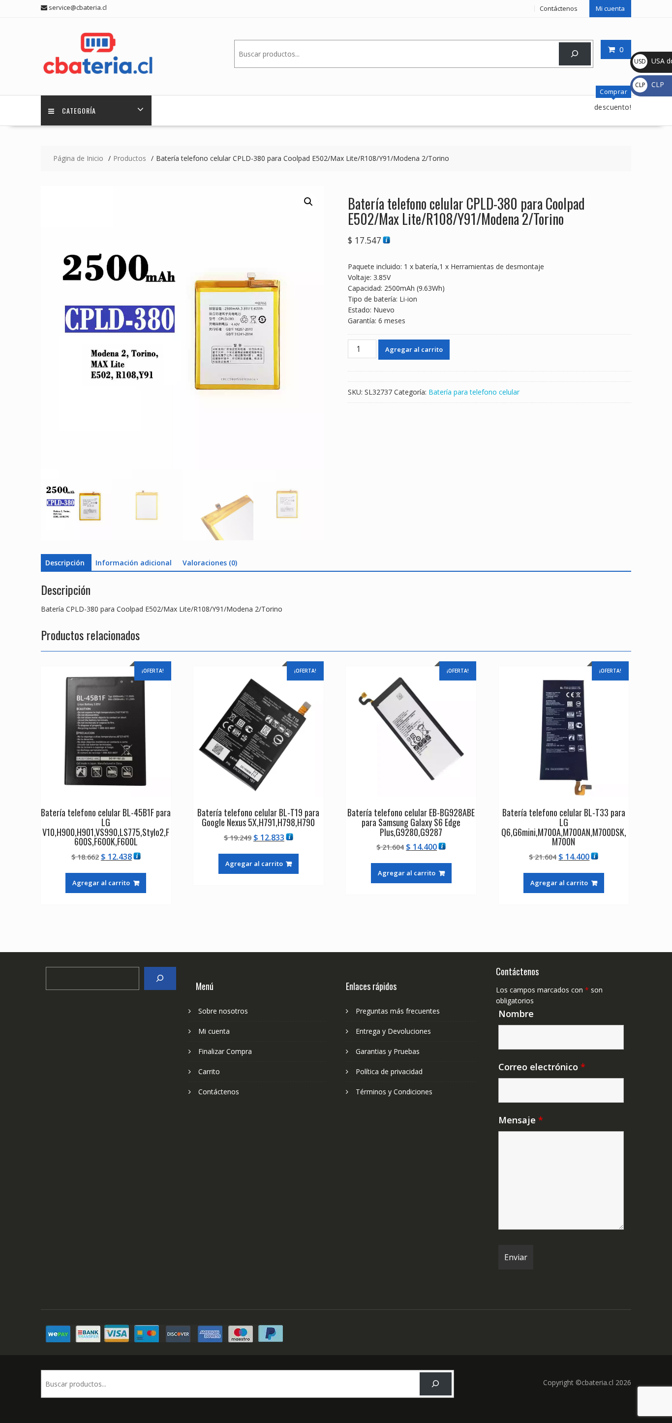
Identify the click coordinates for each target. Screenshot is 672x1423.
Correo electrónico (541, 1067)
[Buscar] (575, 53)
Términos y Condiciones (394, 1091)
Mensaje (520, 1120)
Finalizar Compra (225, 1051)
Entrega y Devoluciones (393, 1031)
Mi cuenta (610, 8)
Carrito (209, 1071)
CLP (649, 84)
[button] (308, 202)
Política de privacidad (389, 1071)
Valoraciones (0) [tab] (210, 562)
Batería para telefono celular (473, 392)
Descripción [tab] (65, 562)
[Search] (160, 978)
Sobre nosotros (223, 1011)
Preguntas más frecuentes (398, 1011)
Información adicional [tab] (133, 562)
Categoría (79, 110)
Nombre (516, 1014)
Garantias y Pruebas (388, 1051)
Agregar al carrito (414, 349)
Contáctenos (559, 8)
